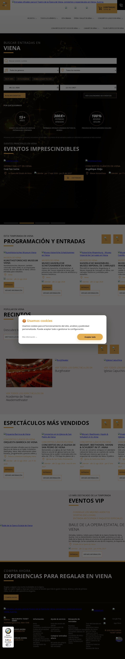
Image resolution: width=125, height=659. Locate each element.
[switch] (8, 644)
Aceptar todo (90, 337)
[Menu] (12, 628)
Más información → (29, 337)
